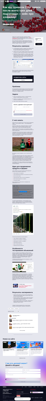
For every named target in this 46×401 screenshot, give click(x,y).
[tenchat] (41, 397)
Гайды (19, 324)
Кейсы (9, 308)
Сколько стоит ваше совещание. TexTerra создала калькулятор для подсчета (23, 327)
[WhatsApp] (18, 311)
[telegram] (38, 1)
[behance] (38, 397)
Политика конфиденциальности (6, 400)
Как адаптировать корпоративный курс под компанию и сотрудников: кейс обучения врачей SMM (22, 350)
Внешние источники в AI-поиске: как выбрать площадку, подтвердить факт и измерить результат (9, 350)
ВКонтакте (12, 308)
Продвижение (16, 308)
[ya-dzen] (35, 397)
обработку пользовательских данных (22, 378)
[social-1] (40, 397)
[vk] (33, 397)
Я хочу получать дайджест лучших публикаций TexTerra (12, 379)
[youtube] (37, 397)
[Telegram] (15, 311)
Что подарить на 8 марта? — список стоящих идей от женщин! (21, 323)
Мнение (21, 324)
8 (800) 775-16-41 (19, 389)
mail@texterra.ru (33, 389)
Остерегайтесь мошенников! (11, 400)
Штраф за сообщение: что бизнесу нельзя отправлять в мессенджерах (23, 320)
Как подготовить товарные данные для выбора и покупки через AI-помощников (36, 349)
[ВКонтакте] (16, 311)
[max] (37, 1)
